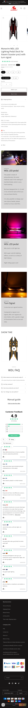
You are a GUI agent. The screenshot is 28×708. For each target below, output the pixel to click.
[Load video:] (14, 349)
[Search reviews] (3, 439)
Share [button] (4, 145)
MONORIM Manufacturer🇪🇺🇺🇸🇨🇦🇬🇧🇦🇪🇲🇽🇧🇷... (13, 703)
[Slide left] (10, 45)
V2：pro (15, 78)
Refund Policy (6, 612)
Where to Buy (6, 638)
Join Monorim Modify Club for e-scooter (12, 645)
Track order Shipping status (9, 619)
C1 (3, 72)
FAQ (4, 628)
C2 (8, 72)
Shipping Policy (6, 609)
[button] (21, 8)
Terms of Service (7, 605)
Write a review (14, 435)
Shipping (2, 66)
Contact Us (5, 632)
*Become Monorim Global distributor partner (14, 642)
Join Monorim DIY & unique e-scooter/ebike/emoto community (11, 653)
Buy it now (14, 94)
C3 (13, 72)
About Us (5, 635)
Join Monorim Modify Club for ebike (11, 649)
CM (18, 72)
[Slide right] (17, 45)
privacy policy (6, 616)
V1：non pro (6, 78)
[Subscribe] (21, 678)
